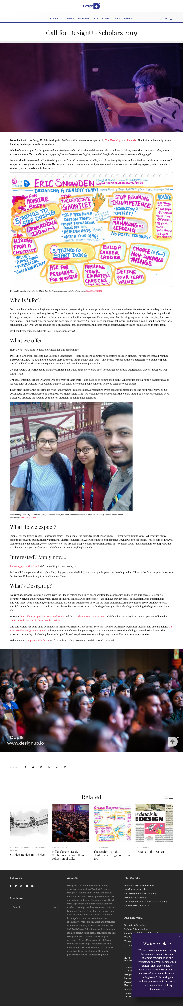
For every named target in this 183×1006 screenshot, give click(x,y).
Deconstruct (84, 19)
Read (96, 19)
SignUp (117, 19)
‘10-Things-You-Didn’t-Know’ (89, 616)
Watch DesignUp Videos (136, 889)
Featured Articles (38, 847)
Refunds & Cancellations (136, 929)
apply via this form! (38, 640)
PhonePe (132, 140)
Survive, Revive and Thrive (27, 854)
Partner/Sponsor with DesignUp (140, 893)
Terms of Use (131, 941)
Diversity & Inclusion (135, 925)
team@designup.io (99, 954)
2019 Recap (62, 847)
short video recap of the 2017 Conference (41, 616)
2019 (12, 847)
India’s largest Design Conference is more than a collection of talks (69, 855)
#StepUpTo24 (56, 19)
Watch (70, 19)
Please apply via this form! (24, 566)
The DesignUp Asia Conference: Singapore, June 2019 (112, 855)
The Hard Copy (113, 140)
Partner (106, 19)
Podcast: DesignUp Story (136, 905)
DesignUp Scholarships (136, 897)
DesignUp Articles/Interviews (139, 885)
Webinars (14, 850)
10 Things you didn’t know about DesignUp (146, 901)
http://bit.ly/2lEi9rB (28, 518)
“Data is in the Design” (150, 851)
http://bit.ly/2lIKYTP (94, 291)
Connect (129, 19)
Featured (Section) (22, 847)
